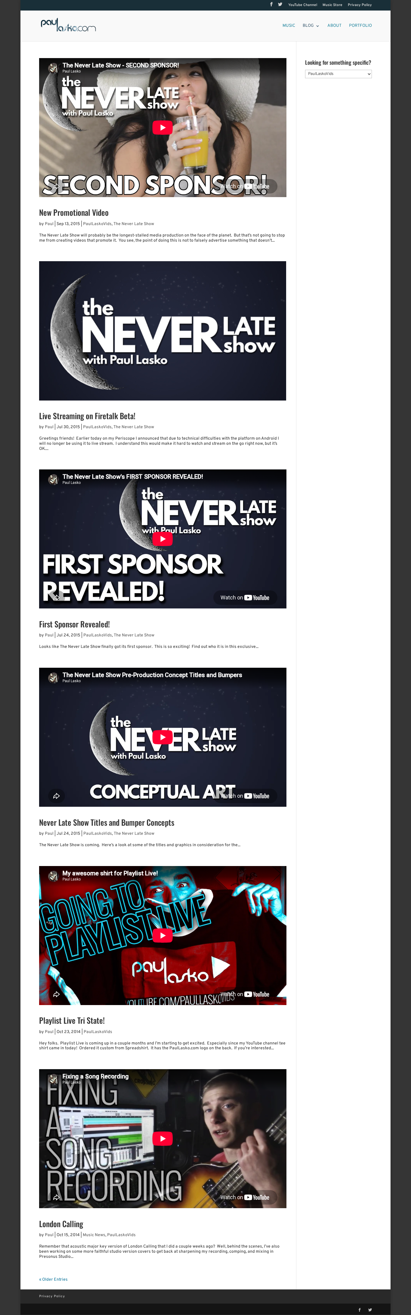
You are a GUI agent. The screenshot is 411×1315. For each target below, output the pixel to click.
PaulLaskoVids (97, 224)
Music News (94, 1235)
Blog (308, 26)
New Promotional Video (74, 212)
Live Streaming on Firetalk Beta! (87, 416)
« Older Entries (53, 1279)
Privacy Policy (360, 5)
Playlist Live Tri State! (72, 1020)
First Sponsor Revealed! (74, 624)
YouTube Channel (302, 5)
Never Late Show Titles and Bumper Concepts (106, 822)
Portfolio (360, 26)
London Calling (61, 1224)
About (334, 26)
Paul (49, 224)
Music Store (332, 5)
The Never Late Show (133, 224)
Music (289, 26)
